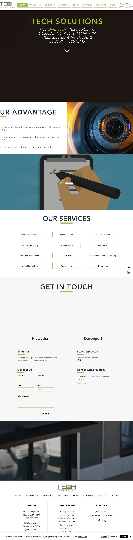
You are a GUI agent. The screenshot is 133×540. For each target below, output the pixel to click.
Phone (39, 386)
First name (22, 375)
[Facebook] (129, 267)
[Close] (130, 536)
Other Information (24, 396)
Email (20, 386)
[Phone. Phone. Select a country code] (40, 389)
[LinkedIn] (129, 273)
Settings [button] (104, 537)
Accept (124, 537)
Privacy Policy (82, 537)
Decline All (113, 537)
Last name (41, 375)
